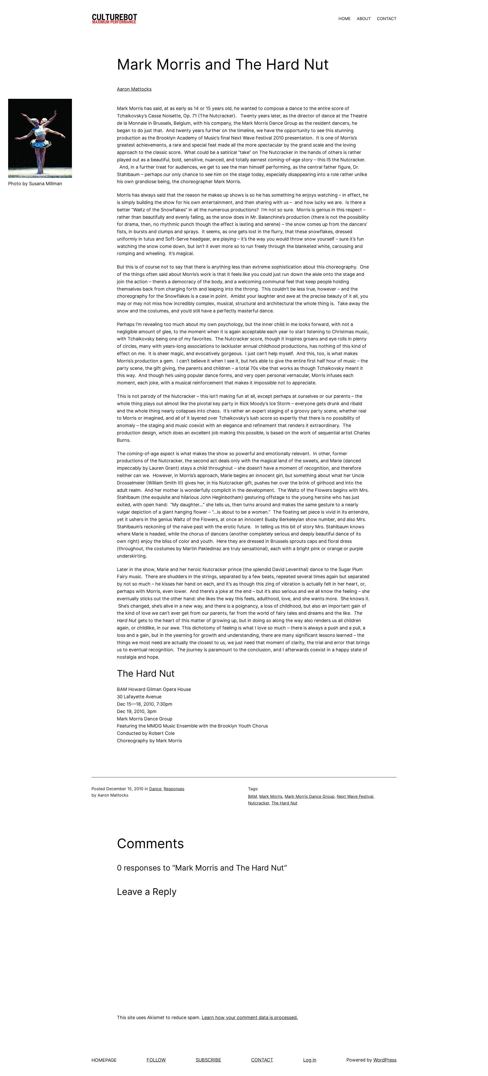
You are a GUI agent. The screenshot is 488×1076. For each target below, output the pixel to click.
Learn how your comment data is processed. (250, 1017)
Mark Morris (270, 796)
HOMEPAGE (104, 1060)
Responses (174, 788)
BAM (252, 796)
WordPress (384, 1060)
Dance (155, 788)
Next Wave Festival (355, 796)
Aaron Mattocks (134, 89)
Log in (309, 1060)
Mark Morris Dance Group (309, 796)
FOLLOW (156, 1060)
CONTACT (262, 1060)
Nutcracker (258, 802)
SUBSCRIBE (208, 1060)
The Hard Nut (284, 802)
